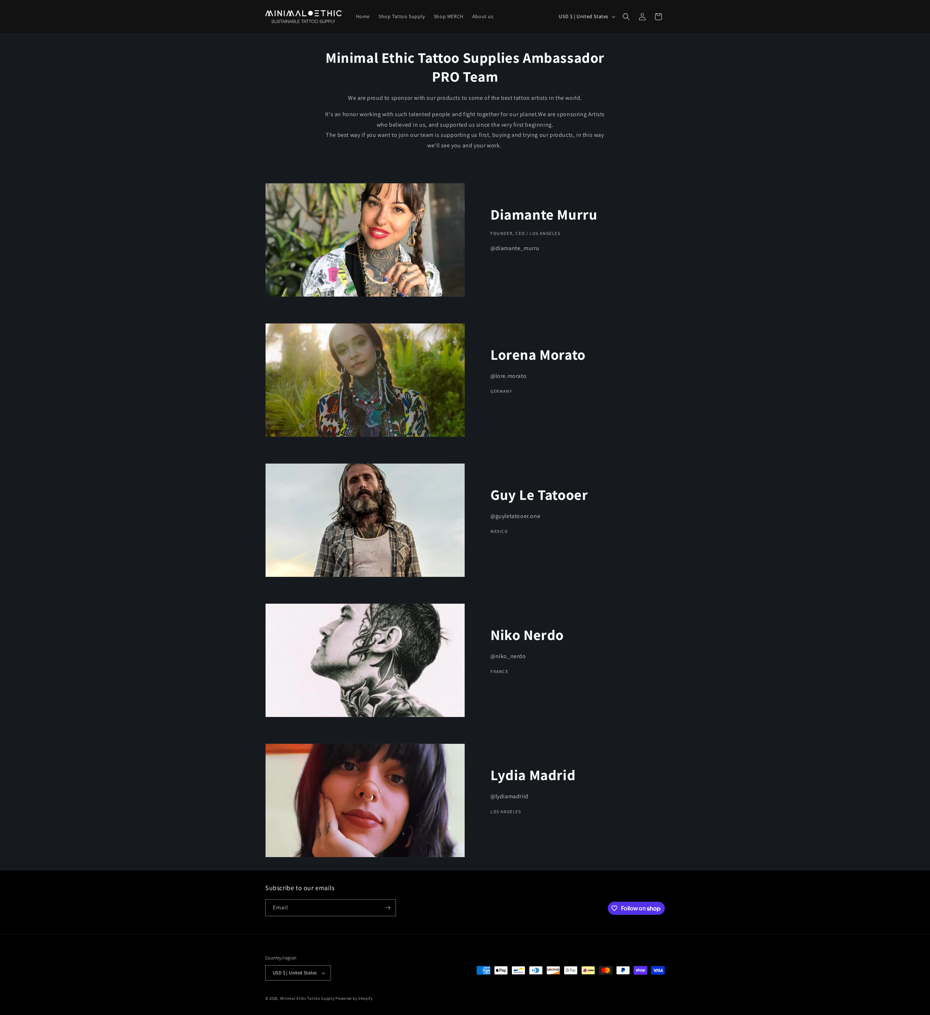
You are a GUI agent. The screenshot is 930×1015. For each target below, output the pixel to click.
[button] (626, 17)
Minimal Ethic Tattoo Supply (307, 998)
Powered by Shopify (354, 998)
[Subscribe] (388, 907)
